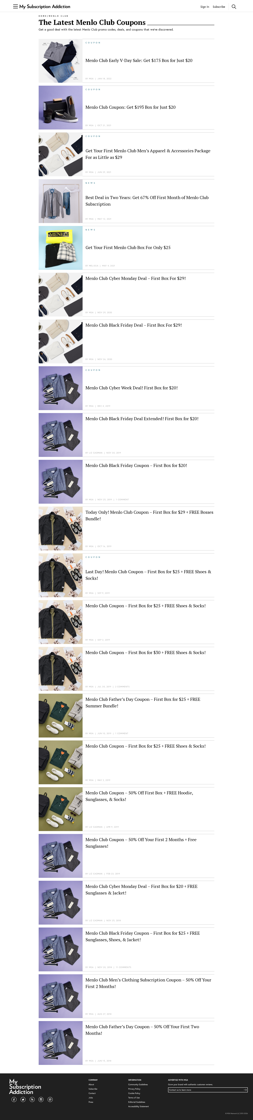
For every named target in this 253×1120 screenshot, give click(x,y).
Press (91, 1102)
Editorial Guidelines (136, 1102)
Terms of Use (134, 1097)
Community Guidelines (138, 1084)
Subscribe (219, 7)
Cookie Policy (134, 1093)
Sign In (204, 7)
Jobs (91, 1097)
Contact (92, 1093)
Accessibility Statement (138, 1106)
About (91, 1084)
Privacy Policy (134, 1088)
